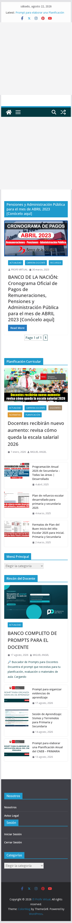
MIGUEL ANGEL (38, 452)
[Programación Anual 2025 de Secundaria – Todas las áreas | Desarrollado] (16, 475)
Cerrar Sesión (13, 842)
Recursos (55, 262)
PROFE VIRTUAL (19, 269)
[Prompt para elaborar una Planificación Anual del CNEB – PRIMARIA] (16, 750)
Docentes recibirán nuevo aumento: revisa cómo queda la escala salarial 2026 (36, 433)
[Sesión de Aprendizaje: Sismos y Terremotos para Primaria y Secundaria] (16, 723)
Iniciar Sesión (13, 834)
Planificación (33, 414)
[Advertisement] (36, 58)
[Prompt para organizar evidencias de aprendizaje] (16, 696)
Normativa (15, 414)
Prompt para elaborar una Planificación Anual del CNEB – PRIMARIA (40, 14)
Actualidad (16, 262)
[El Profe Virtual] (8, 112)
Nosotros (10, 807)
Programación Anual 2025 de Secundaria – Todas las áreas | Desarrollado (46, 473)
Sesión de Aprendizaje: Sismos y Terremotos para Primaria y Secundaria (47, 720)
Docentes (55, 407)
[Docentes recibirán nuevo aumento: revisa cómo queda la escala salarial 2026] (36, 385)
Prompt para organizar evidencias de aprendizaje (47, 693)
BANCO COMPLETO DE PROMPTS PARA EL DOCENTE (32, 640)
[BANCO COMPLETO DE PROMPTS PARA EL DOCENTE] (36, 602)
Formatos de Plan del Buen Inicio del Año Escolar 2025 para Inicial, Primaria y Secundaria (48, 531)
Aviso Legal (11, 815)
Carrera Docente (35, 262)
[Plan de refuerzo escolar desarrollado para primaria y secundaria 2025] (16, 504)
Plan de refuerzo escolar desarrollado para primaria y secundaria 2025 (48, 502)
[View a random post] (63, 112)
